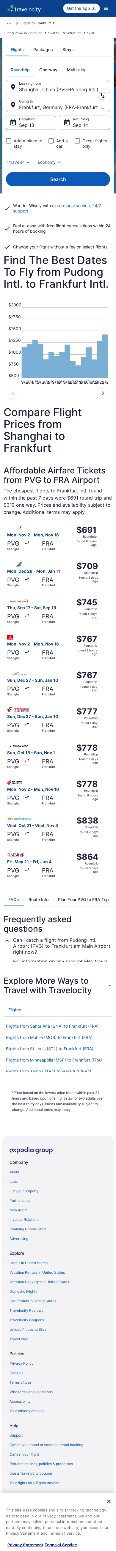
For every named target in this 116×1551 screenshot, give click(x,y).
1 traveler (15, 162)
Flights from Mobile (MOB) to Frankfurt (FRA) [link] (49, 1037)
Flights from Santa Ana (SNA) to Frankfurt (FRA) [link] (52, 1026)
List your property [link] (24, 1191)
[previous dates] (13, 393)
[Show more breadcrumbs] (9, 23)
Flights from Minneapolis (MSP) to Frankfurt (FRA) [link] (54, 1059)
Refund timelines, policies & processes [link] (41, 1464)
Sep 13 (26, 125)
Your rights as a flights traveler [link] (34, 1483)
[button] (58, 985)
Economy (47, 162)
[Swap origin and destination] (102, 96)
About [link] (14, 1172)
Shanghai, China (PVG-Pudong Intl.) (58, 89)
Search (58, 179)
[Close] (108, 1501)
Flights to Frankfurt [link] (35, 23)
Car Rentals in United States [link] (33, 1301)
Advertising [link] (19, 1238)
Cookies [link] (16, 1373)
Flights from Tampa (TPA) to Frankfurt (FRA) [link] (48, 1071)
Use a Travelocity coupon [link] (31, 1473)
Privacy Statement (25, 1544)
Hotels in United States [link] (29, 1263)
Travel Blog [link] (19, 1339)
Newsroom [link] (18, 1210)
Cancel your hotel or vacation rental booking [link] (46, 1445)
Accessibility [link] (20, 1401)
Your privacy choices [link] (27, 1411)
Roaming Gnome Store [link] (28, 1229)
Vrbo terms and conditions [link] (31, 1392)
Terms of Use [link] (20, 1382)
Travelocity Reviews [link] (26, 1310)
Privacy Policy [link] (22, 1363)
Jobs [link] (14, 1181)
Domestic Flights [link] (23, 1291)
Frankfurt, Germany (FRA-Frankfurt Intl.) (64, 107)
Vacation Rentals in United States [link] (37, 1272)
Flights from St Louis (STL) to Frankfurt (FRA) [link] (49, 1048)
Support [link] (16, 1435)
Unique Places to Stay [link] (28, 1329)
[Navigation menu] (106, 8)
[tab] (17, 49)
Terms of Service (61, 1544)
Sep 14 (80, 125)
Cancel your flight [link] (24, 1454)
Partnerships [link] (20, 1200)
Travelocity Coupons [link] (27, 1320)
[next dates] (103, 393)
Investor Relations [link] (24, 1219)
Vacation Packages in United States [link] (39, 1282)
